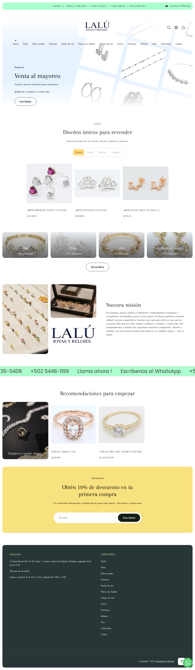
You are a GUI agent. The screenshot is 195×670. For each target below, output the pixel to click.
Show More (97, 267)
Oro (103, 622)
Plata (103, 567)
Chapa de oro (107, 598)
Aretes (80, 152)
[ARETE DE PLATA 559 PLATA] (97, 183)
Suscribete (129, 517)
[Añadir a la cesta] (66, 166)
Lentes (104, 634)
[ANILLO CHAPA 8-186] (73, 425)
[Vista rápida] (138, 408)
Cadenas (116, 152)
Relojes (104, 616)
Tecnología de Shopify (165, 661)
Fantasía (105, 580)
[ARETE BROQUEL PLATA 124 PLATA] (49, 183)
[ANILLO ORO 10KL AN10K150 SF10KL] (121, 425)
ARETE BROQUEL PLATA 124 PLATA (47, 210)
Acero (104, 604)
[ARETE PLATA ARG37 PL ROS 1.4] (145, 183)
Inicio (103, 561)
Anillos (91, 152)
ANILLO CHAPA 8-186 (63, 452)
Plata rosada (107, 574)
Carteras (105, 610)
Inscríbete (25, 101)
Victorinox (106, 628)
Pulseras (103, 152)
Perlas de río (107, 586)
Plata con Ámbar (109, 592)
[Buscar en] (168, 27)
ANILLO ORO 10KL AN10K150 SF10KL (120, 452)
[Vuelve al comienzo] (181, 661)
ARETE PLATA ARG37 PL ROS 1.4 (141, 210)
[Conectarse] (176, 27)
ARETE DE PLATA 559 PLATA (91, 210)
